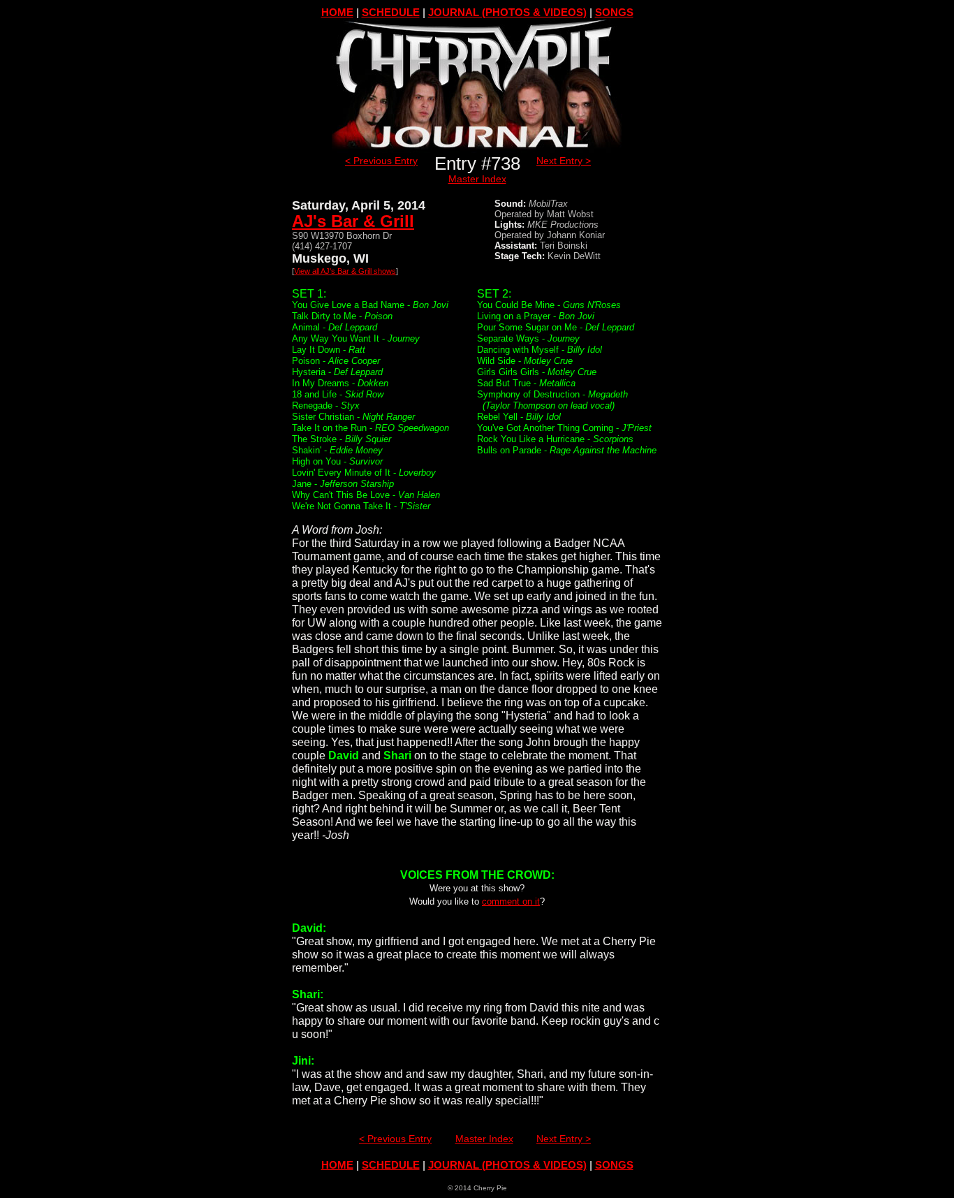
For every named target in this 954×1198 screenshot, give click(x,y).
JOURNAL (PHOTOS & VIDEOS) (507, 12)
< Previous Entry (381, 160)
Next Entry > (563, 160)
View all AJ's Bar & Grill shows (345, 271)
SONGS (614, 12)
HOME (337, 12)
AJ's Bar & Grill (353, 221)
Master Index (477, 178)
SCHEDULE (391, 12)
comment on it (511, 901)
